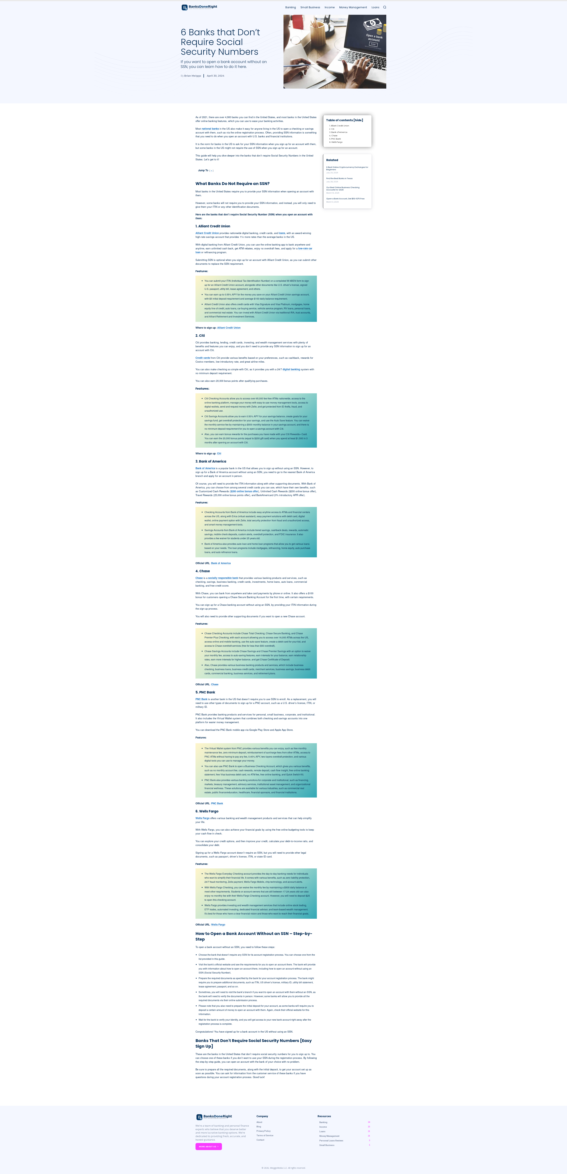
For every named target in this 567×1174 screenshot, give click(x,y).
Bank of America (205, 468)
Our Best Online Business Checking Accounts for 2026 (343, 188)
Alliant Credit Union (207, 233)
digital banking (291, 369)
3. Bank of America (338, 132)
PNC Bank (201, 699)
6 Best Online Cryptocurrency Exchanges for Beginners (347, 168)
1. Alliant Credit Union (339, 125)
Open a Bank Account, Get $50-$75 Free (345, 198)
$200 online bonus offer (244, 491)
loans (282, 233)
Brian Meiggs (192, 75)
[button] (384, 7)
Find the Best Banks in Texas (339, 178)
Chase (199, 578)
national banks (210, 128)
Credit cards (202, 357)
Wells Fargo (202, 818)
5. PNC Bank (335, 139)
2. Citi (331, 129)
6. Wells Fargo (336, 142)
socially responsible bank (223, 578)
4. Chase (333, 135)
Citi (219, 453)
